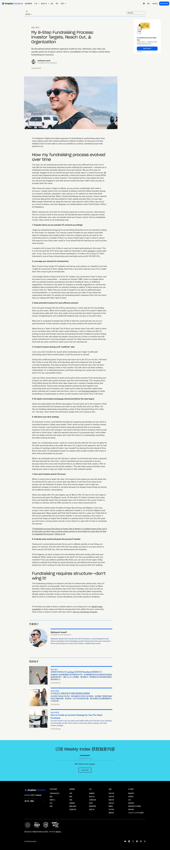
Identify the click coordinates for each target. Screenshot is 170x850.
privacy (92, 764)
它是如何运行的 (54, 793)
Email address (85, 755)
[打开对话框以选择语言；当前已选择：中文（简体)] (144, 4)
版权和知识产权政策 (134, 806)
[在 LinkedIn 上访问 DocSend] (129, 842)
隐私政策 (131, 803)
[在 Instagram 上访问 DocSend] (141, 842)
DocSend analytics (89, 391)
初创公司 (92, 796)
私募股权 (72, 803)
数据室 (111, 806)
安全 (129, 800)
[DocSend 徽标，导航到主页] (12, 4)
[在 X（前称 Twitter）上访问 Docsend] (133, 842)
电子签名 (111, 809)
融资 (70, 796)
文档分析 (111, 796)
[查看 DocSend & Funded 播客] (145, 842)
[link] (148, 4)
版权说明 (131, 793)
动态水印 (111, 803)
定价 (51, 803)
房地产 (91, 803)
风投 (70, 800)
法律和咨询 (92, 800)
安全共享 (111, 793)
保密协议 (111, 812)
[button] (147, 48)
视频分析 (111, 800)
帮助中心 (52, 800)
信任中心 (58, 831)
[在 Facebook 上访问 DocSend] (137, 842)
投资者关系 (72, 809)
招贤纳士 (131, 796)
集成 (51, 796)
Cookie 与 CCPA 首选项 (136, 812)
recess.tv (91, 251)
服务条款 (131, 809)
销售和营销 (92, 806)
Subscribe (85, 770)
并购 (70, 793)
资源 (51, 806)
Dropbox (38, 795)
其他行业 (92, 809)
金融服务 (92, 793)
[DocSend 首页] (35, 790)
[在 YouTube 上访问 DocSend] (125, 842)
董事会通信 (72, 806)
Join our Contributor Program (85, 612)
